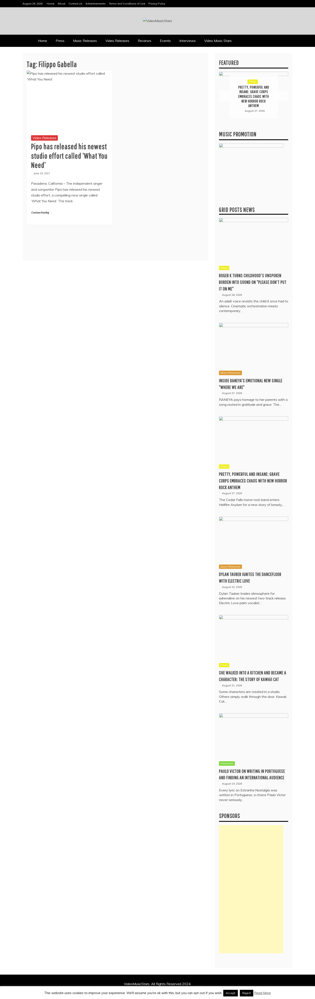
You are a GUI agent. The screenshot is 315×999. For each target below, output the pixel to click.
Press (60, 41)
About (61, 3)
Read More (262, 993)
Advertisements (96, 3)
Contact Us (75, 3)
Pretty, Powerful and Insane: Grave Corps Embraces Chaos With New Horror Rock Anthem (253, 480)
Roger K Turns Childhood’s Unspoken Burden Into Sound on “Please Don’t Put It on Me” (252, 282)
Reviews (144, 41)
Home (50, 3)
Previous (226, 96)
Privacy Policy (156, 3)
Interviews (187, 41)
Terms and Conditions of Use (127, 3)
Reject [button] (246, 993)
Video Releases (117, 41)
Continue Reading (40, 212)
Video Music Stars (218, 41)
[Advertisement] (251, 889)
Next (281, 96)
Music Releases (85, 41)
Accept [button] (230, 993)
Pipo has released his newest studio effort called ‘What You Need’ (69, 155)
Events (165, 41)
